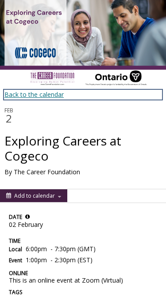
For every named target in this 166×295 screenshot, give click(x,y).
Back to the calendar (34, 94)
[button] (27, 216)
